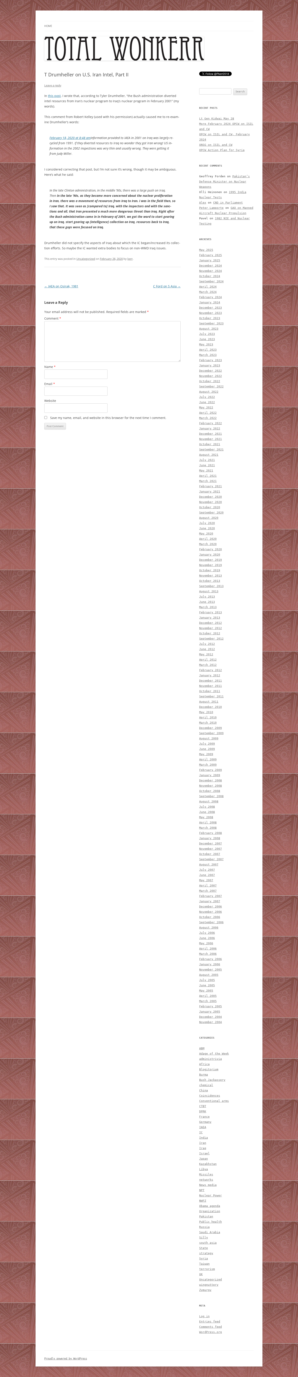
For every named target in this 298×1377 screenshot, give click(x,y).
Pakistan (206, 1216)
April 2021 (208, 475)
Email (49, 384)
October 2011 (209, 691)
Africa (204, 1064)
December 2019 (210, 559)
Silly (203, 1237)
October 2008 (209, 791)
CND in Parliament (228, 202)
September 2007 (211, 859)
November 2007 (210, 848)
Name (50, 367)
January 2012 (209, 675)
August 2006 (208, 927)
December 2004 (210, 1016)
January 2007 (209, 901)
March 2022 (208, 418)
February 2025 (210, 255)
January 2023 (209, 365)
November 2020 (210, 502)
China (203, 1090)
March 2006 (208, 953)
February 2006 (210, 959)
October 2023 (209, 318)
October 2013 (209, 580)
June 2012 (207, 649)
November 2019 (210, 565)
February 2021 (210, 486)
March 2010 (208, 722)
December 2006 (210, 906)
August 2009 (208, 738)
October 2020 (209, 507)
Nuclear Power (210, 1195)
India (203, 1137)
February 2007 (210, 896)
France (204, 1116)
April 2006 (208, 948)
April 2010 (208, 717)
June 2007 (207, 875)
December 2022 (210, 370)
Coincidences (209, 1095)
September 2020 (211, 512)
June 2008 (207, 812)
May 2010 (206, 712)
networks (206, 1179)
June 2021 (207, 465)
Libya (203, 1169)
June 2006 (207, 938)
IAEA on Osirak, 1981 (61, 286)
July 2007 (207, 869)
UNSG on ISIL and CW (215, 144)
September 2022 (211, 386)
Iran (202, 1143)
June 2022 (207, 402)
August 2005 (208, 974)
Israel (204, 1153)
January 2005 (209, 1011)
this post (54, 96)
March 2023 (208, 355)
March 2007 (208, 890)
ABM (201, 1048)
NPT (201, 1190)
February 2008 (210, 833)
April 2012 (208, 659)
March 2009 (208, 764)
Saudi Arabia (209, 1232)
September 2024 (211, 281)
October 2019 (209, 570)
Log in (204, 1316)
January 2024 (209, 302)
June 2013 (207, 601)
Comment (52, 318)
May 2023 (206, 344)
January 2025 (209, 260)
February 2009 (210, 770)
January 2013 (209, 617)
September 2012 (211, 638)
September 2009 (211, 733)
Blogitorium (208, 1069)
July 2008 (207, 806)
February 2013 (210, 612)
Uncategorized (85, 259)
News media (208, 1185)
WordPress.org (210, 1332)
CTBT (202, 1106)
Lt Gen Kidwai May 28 (216, 118)
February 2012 (210, 670)
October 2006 (209, 917)
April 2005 (208, 995)
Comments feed (210, 1326)
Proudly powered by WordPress (65, 1358)
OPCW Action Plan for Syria (222, 150)
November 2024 (210, 271)
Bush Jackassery (212, 1080)
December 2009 (210, 728)
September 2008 (211, 796)
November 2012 (210, 628)
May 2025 (206, 249)
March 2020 (208, 544)
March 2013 (208, 607)
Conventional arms (214, 1101)
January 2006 (209, 964)
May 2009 (206, 754)
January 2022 (209, 428)
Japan (203, 1158)
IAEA (202, 1127)
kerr (130, 259)
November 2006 (210, 911)
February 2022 (210, 423)
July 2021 (207, 460)
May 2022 (206, 407)
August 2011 (208, 701)
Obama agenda (209, 1206)
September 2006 (211, 922)
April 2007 (208, 885)
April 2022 (208, 412)
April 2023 (208, 349)
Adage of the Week (214, 1053)
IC (201, 1132)
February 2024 (210, 297)
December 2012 (210, 622)
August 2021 (208, 454)
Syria (203, 1258)
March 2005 (208, 1001)
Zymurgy (205, 1290)
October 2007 (209, 854)
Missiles (206, 1174)
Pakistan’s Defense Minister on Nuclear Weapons (224, 181)
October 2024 (209, 276)
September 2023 (211, 323)
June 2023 (207, 339)
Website (50, 401)
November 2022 (210, 376)
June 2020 (207, 528)
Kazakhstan (208, 1164)
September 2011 (211, 696)
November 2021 (210, 439)
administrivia (210, 1058)
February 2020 (210, 549)
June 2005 (207, 985)
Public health (210, 1221)
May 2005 (206, 990)
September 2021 (211, 449)
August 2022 (208, 391)
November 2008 (210, 785)
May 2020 (206, 533)
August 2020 (208, 517)
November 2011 (210, 686)
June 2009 (207, 749)
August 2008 (208, 801)
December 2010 (210, 707)
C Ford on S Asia (167, 286)
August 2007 (208, 864)
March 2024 (208, 292)
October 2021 (209, 444)
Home (48, 26)
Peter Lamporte (211, 207)
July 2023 (207, 334)
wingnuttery (208, 1284)
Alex (202, 202)
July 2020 (207, 523)
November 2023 (210, 313)
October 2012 (209, 633)
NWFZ (202, 1200)
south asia (208, 1242)
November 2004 (210, 1022)
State (203, 1248)
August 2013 (208, 591)
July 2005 (207, 980)
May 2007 (206, 880)
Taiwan (204, 1263)
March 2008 (208, 827)
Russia (204, 1227)
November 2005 (210, 969)
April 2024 (208, 286)
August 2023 (208, 328)
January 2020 (209, 554)
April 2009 (208, 759)
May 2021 (206, 470)
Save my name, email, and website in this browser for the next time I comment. (108, 418)
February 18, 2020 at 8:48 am (70, 138)
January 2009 (209, 775)
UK (201, 1274)
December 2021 (210, 433)
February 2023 (210, 360)
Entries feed (209, 1321)
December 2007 (210, 843)
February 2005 (210, 1006)
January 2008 (209, 838)
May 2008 (206, 817)
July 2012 (207, 643)
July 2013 (207, 596)
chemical (206, 1085)
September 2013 (211, 586)
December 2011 (210, 680)
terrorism (207, 1269)
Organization (209, 1211)
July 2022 (207, 397)
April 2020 (208, 538)
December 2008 (210, 780)
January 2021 (209, 491)
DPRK (202, 1111)
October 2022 (209, 381)
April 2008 (208, 822)
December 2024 (210, 265)
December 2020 (210, 496)
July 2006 (207, 932)
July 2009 (207, 743)
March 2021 (208, 481)
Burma (203, 1074)
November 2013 (210, 575)
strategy (206, 1253)
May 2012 (206, 654)
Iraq (202, 1148)
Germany (205, 1122)
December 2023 (210, 307)
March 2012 (208, 665)
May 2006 (206, 943)
